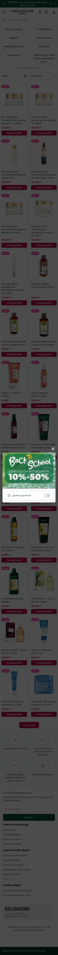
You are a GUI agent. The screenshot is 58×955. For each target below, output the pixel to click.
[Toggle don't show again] (47, 495)
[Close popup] (53, 448)
